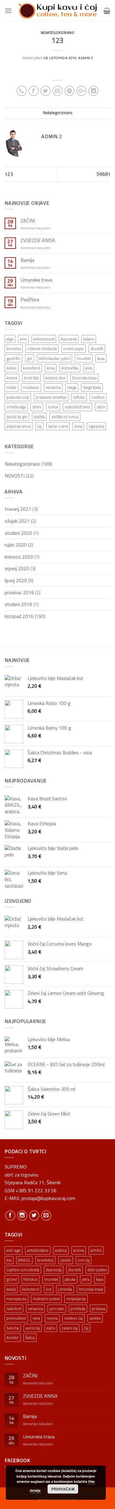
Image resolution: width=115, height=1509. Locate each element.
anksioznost (43, 339)
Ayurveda (69, 339)
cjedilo (65, 1260)
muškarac (31, 387)
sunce (53, 407)
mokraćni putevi (46, 1299)
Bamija (27, 260)
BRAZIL (24, 1260)
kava (101, 358)
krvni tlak (31, 378)
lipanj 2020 (16, 580)
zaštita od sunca (65, 417)
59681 (103, 174)
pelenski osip (17, 397)
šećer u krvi (58, 426)
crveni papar (73, 348)
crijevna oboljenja (42, 348)
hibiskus (30, 1279)
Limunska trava (36, 280)
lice (49, 1289)
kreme (11, 378)
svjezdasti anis (77, 407)
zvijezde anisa (18, 426)
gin (29, 358)
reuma (52, 1318)
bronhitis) (45, 1260)
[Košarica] (106, 11)
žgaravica (96, 426)
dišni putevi (97, 1270)
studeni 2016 (18, 604)
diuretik (96, 348)
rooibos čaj (73, 1318)
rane (36, 1318)
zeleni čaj (70, 1328)
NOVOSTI (15, 475)
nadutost (13, 1308)
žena (78, 426)
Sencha (12, 1328)
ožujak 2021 (17, 521)
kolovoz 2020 (19, 556)
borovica (13, 348)
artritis (96, 1250)
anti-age (13, 1250)
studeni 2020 (18, 533)
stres (36, 407)
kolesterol (31, 368)
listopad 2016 (19, 616)
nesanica (53, 387)
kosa (51, 368)
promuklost (16, 1318)
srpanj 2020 (17, 568)
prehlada (78, 1308)
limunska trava (84, 378)
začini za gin (16, 417)
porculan (56, 1308)
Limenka (65, 1289)
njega (71, 387)
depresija (54, 1270)
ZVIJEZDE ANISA (38, 240)
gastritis (13, 358)
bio (9, 1260)
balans (88, 339)
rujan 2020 (16, 544)
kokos (11, 368)
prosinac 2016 (19, 592)
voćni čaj (32, 1328)
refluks (79, 397)
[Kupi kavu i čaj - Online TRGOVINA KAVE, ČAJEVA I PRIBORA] (58, 10)
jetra (86, 1279)
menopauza (16, 1299)
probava (98, 1308)
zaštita (39, 417)
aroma (78, 1250)
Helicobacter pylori (54, 358)
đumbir (12, 1337)
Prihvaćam (63, 1489)
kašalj (11, 1289)
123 (9, 174)
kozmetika (70, 368)
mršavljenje (76, 1299)
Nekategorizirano (58, 32)
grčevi (11, 1279)
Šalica (30, 1337)
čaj (39, 426)
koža (89, 368)
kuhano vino (55, 378)
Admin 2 (85, 57)
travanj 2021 (18, 509)
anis (23, 339)
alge (9, 339)
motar (11, 387)
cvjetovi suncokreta (22, 1270)
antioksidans (37, 1250)
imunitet (84, 358)
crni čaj (84, 1260)
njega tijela (92, 387)
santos (95, 1318)
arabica (61, 1250)
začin (101, 407)
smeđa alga (16, 407)
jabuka (70, 1279)
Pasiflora (30, 300)
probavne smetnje (51, 397)
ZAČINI (28, 221)
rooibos (98, 397)
